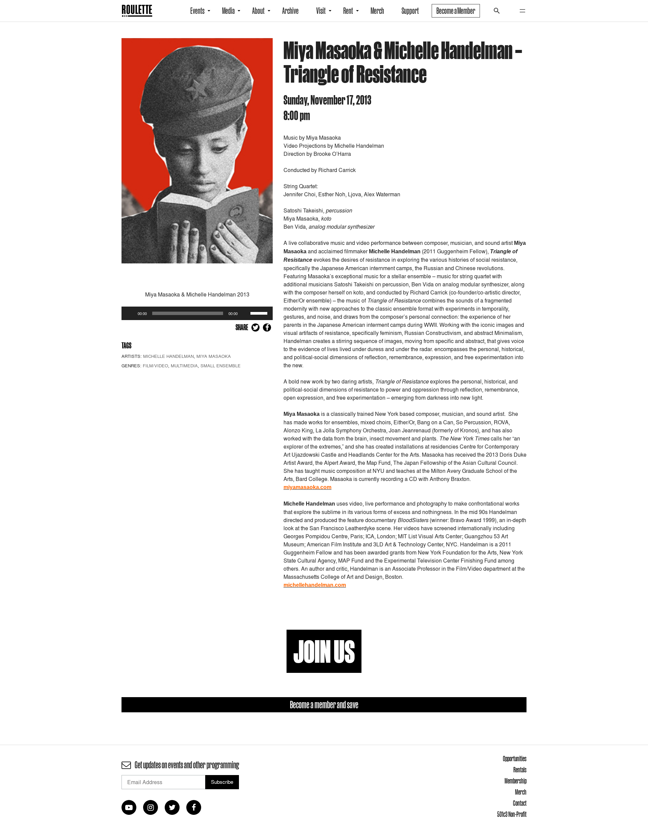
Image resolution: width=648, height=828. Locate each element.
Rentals (519, 769)
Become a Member (455, 11)
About (258, 11)
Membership (515, 780)
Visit (321, 11)
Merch (377, 11)
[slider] (259, 313)
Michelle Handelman (168, 356)
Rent (348, 11)
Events (197, 11)
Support (410, 11)
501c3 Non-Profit (511, 814)
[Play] (130, 313)
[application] (197, 313)
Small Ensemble (220, 366)
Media (228, 11)
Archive (290, 11)
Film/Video (155, 366)
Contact (519, 803)
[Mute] (245, 313)
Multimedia (184, 366)
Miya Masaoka (213, 356)
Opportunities (514, 758)
